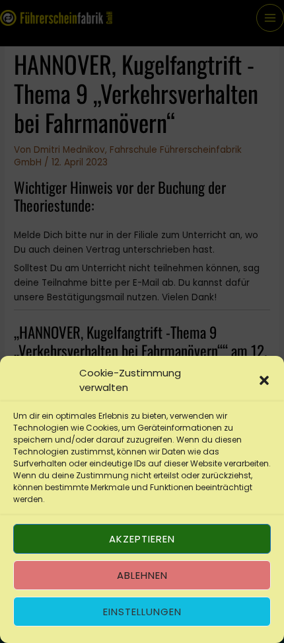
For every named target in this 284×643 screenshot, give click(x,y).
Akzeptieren (142, 539)
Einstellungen (142, 612)
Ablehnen (142, 575)
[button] (264, 380)
